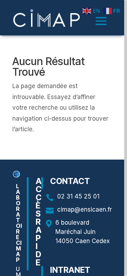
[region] (63, 138)
